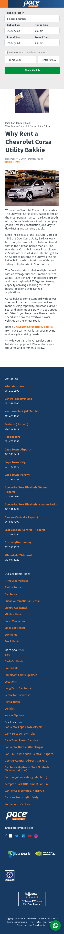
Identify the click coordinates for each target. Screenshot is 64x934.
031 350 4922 (12, 547)
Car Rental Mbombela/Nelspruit (24, 791)
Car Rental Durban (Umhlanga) (24, 747)
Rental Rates (12, 702)
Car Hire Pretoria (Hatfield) (21, 797)
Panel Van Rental (15, 621)
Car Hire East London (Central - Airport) (29, 754)
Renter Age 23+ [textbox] (48, 59)
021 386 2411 (12, 454)
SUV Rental (11, 634)
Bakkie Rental (12, 161)
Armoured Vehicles (16, 580)
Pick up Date (13, 25)
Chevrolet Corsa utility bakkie (33, 327)
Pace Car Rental (13, 122)
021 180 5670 (12, 466)
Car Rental (11, 594)
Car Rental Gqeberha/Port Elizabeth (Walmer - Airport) (27, 769)
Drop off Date (14, 37)
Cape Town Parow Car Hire (21, 740)
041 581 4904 (12, 496)
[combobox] (32, 18)
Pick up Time (41, 25)
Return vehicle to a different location (27, 52)
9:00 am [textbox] (39, 30)
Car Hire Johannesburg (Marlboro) (26, 777)
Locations (11, 681)
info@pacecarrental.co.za (19, 827)
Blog (27, 122)
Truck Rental (12, 641)
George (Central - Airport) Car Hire (26, 760)
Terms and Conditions (17, 921)
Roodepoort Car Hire (18, 804)
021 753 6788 (12, 479)
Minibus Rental (14, 614)
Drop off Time (42, 37)
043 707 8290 (12, 534)
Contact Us (11, 668)
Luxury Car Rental (16, 607)
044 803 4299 (12, 521)
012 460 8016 (12, 428)
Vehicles (10, 708)
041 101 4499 (12, 509)
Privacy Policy (35, 921)
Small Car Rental (15, 628)
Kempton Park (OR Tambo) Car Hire (27, 784)
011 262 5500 (12, 390)
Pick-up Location (15, 12)
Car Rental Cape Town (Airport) (24, 727)
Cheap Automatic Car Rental (22, 601)
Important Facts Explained (21, 675)
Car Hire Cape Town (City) (20, 733)
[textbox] (32, 18)
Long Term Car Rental (18, 688)
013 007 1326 (12, 559)
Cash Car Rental (14, 661)
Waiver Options (14, 715)
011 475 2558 (12, 441)
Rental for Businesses (18, 695)
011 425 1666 (12, 416)
